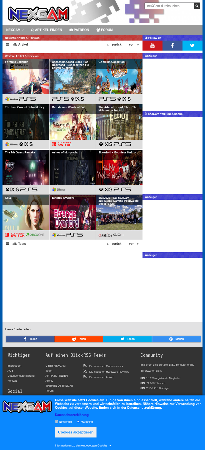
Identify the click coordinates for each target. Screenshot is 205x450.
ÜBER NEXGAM (56, 365)
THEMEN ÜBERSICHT (60, 385)
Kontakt (12, 380)
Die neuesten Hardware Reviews (109, 371)
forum (106, 30)
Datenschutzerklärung (21, 375)
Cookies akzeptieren (76, 432)
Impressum (14, 365)
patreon (81, 30)
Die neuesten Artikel (101, 377)
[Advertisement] (172, 84)
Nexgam (14, 30)
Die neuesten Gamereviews (106, 366)
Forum (50, 390)
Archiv (49, 380)
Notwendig (65, 421)
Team (49, 370)
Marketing (87, 421)
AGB (10, 370)
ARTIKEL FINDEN (48, 30)
